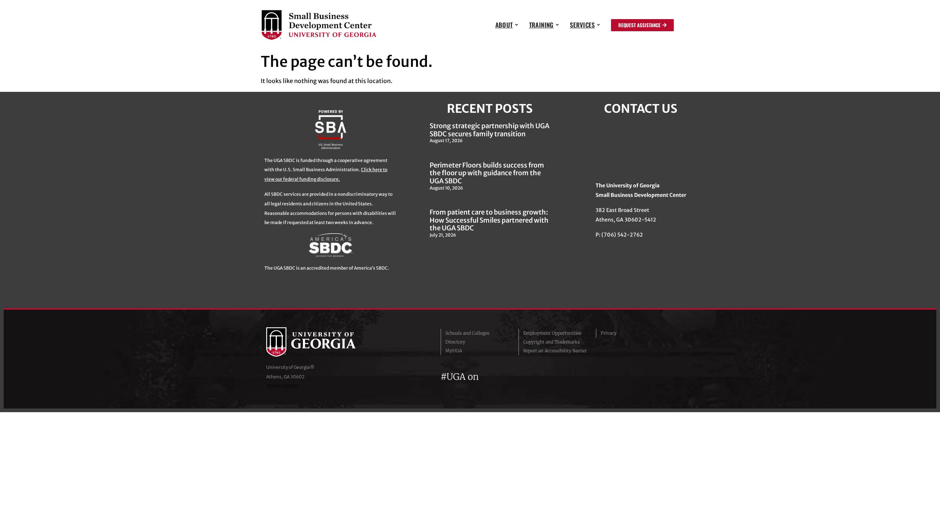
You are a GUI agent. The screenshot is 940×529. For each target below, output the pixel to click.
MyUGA (453, 350)
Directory (455, 342)
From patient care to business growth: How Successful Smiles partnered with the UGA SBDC (489, 220)
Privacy (609, 333)
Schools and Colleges (467, 333)
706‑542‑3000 (281, 386)
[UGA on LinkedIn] (539, 376)
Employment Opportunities (552, 333)
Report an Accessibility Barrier (555, 350)
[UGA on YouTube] (527, 376)
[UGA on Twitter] (500, 376)
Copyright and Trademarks (551, 342)
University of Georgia (321, 342)
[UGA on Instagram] (514, 376)
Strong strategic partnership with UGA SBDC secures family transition (489, 130)
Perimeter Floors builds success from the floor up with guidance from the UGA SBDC (487, 173)
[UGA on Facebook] (487, 376)
